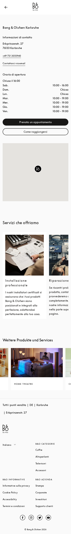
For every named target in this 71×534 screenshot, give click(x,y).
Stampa (52, 485)
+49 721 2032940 (12, 55)
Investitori (52, 499)
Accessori (52, 470)
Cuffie (51, 449)
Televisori (52, 463)
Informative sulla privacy (19, 485)
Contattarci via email (14, 63)
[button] (38, 169)
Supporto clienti (52, 506)
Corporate (52, 492)
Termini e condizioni (19, 506)
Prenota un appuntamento (41, 122)
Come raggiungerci (44, 132)
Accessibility (19, 499)
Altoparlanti (52, 456)
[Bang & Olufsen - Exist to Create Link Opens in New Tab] (35, 10)
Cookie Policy (19, 492)
